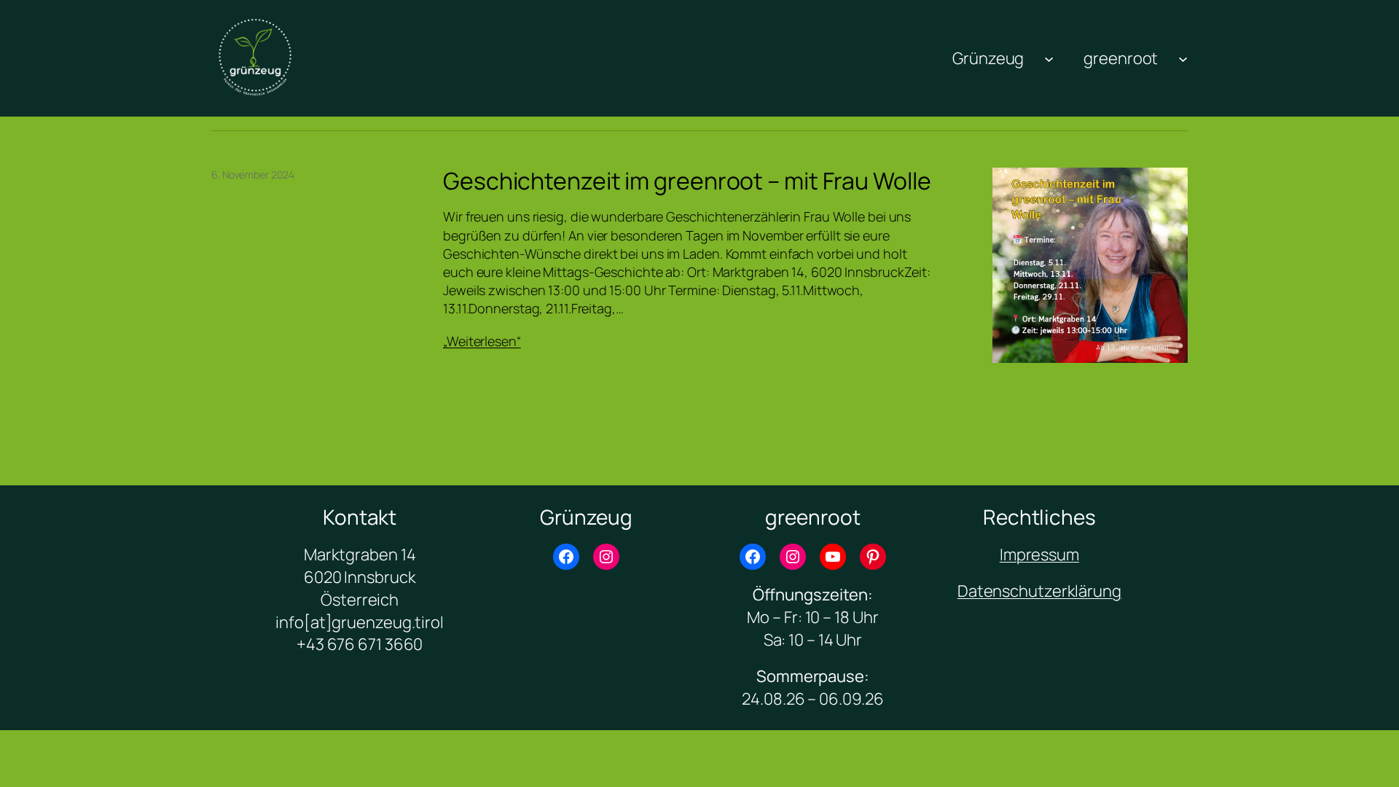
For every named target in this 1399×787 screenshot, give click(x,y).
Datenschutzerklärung (1039, 591)
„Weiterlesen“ (482, 341)
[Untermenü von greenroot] (1183, 58)
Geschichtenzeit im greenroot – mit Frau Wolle (687, 181)
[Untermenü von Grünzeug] (1049, 58)
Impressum (1039, 554)
